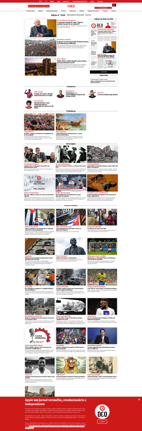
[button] (139, 399)
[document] (71, 215)
